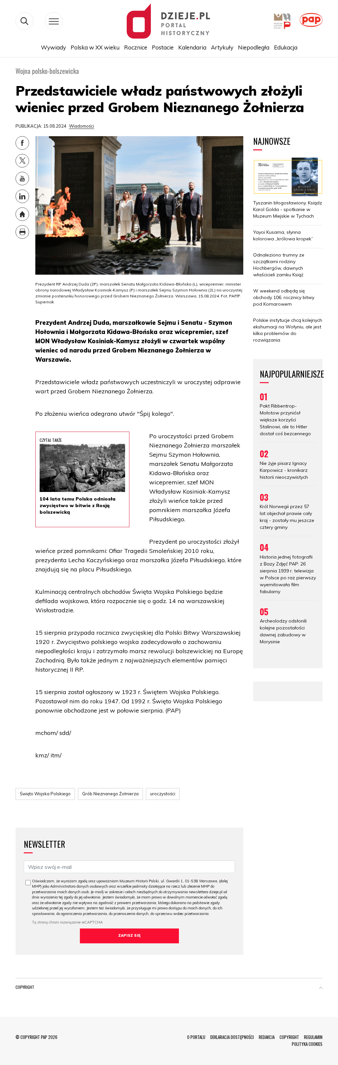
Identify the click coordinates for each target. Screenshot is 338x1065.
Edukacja (285, 47)
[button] (320, 988)
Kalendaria (192, 47)
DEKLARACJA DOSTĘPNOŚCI (232, 1037)
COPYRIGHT (289, 1037)
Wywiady (53, 47)
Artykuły (222, 47)
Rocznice (135, 47)
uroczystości (162, 793)
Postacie (163, 47)
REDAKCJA (267, 1037)
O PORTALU (196, 1037)
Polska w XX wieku (95, 47)
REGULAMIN (313, 1037)
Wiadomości (81, 126)
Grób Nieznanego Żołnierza (110, 793)
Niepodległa (253, 47)
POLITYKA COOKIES (307, 1044)
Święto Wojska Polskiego (45, 793)
